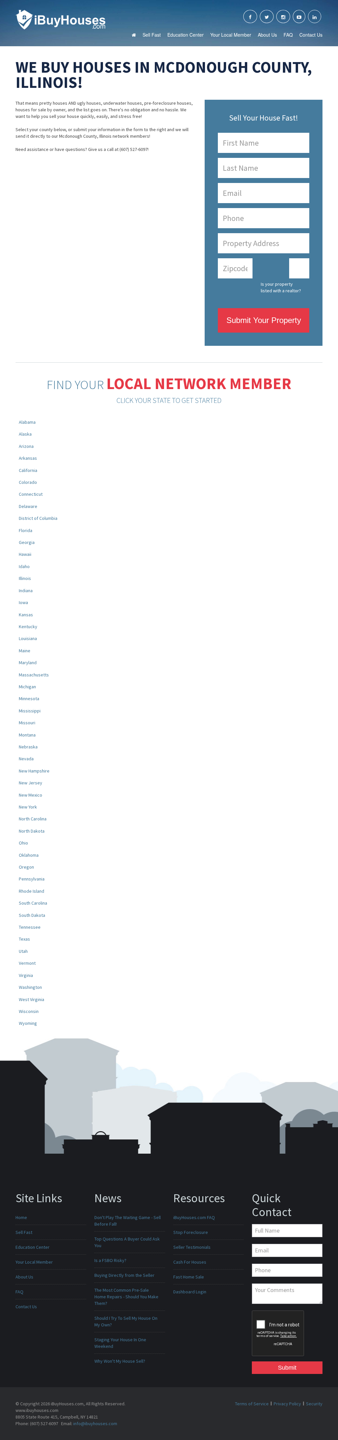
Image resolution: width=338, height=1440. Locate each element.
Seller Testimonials (192, 1247)
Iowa (23, 602)
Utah (23, 951)
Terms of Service (252, 1404)
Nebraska (28, 747)
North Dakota (32, 831)
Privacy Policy (287, 1404)
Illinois (25, 578)
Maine (24, 651)
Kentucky (28, 627)
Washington (30, 987)
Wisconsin (29, 1011)
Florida (25, 530)
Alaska (25, 434)
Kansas (26, 615)
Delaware (28, 506)
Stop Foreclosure (190, 1232)
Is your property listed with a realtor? (281, 287)
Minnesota (29, 699)
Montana (27, 735)
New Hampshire (34, 771)
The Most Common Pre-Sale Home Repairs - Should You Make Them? (126, 1296)
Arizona (26, 446)
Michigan (27, 687)
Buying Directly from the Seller (124, 1275)
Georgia (27, 542)
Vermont (27, 963)
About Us (267, 34)
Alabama (27, 422)
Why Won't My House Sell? (119, 1361)
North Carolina (33, 819)
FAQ (288, 34)
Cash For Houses (189, 1262)
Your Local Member (230, 34)
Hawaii (25, 554)
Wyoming (28, 1023)
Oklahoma (29, 855)
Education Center (185, 34)
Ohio (23, 843)
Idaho (24, 566)
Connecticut (31, 494)
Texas (24, 939)
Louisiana (28, 638)
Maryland (28, 663)
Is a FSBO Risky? (110, 1260)
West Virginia (31, 999)
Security (314, 1404)
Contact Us (310, 34)
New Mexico (30, 795)
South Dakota (32, 915)
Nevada (26, 759)
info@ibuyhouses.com (95, 1423)
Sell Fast (152, 34)
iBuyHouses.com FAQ (194, 1217)
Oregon (26, 867)
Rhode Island (31, 891)
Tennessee (30, 927)
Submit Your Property (263, 320)
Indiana (26, 591)
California (28, 470)
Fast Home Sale (188, 1277)
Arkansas (28, 458)
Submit (287, 1367)
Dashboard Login (189, 1292)
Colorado (28, 482)
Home (21, 1217)
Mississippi (30, 711)
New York (28, 807)
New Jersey (30, 783)
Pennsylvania (32, 879)
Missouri (27, 723)
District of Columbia (38, 518)
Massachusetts (34, 675)
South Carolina (33, 903)
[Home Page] (60, 19)
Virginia (26, 975)
